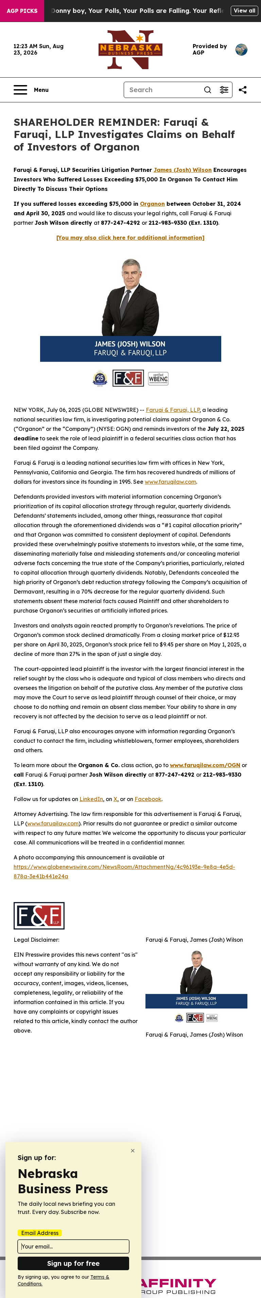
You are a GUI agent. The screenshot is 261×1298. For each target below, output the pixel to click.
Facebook (148, 799)
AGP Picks (22, 10)
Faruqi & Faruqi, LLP (172, 409)
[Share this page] (242, 90)
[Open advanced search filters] (224, 90)
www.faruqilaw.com (170, 481)
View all (244, 10)
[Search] (207, 90)
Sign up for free (73, 1263)
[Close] (132, 1150)
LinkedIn (91, 799)
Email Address (39, 1233)
